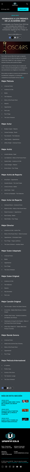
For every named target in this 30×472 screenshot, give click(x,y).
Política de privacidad (23, 462)
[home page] (15, 4)
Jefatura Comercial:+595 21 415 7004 (19, 447)
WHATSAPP (23, 9)
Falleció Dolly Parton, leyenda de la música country (9, 412)
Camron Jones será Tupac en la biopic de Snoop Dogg (10, 403)
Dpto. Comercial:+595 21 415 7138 (6, 447)
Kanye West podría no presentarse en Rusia (9, 421)
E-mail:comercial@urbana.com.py (21, 452)
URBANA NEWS (15, 15)
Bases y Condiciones (12, 462)
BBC (22, 77)
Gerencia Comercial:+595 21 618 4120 (6, 453)
